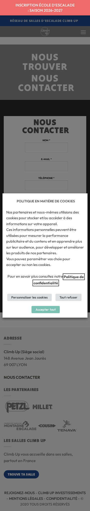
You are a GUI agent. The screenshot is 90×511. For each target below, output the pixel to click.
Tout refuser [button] (69, 297)
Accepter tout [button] (46, 309)
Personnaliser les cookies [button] (29, 297)
